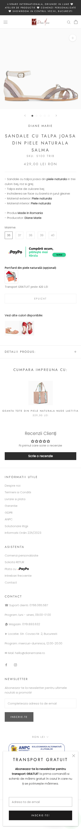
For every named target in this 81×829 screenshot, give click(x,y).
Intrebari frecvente (18, 576)
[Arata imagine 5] (49, 116)
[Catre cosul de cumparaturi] (75, 22)
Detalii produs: (20, 352)
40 (52, 235)
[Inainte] (56, 115)
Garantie (11, 506)
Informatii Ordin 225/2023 (23, 533)
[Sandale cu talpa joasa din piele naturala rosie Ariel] (26, 323)
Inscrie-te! (40, 815)
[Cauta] (69, 22)
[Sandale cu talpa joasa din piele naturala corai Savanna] (12, 323)
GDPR (9, 513)
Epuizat (40, 298)
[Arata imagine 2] (36, 116)
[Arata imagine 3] (40, 116)
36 (8, 235)
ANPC (9, 519)
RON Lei (38, 737)
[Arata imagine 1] (32, 116)
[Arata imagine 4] (45, 116)
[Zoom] (72, 37)
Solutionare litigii (16, 526)
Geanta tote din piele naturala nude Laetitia (40, 411)
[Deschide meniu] (5, 21)
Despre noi (12, 486)
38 (30, 235)
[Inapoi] (25, 115)
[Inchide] (73, 755)
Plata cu (10, 569)
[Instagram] (15, 664)
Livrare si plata (15, 499)
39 (41, 235)
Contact (11, 582)
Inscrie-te (19, 717)
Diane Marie (40, 126)
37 (19, 235)
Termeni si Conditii (18, 492)
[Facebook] (6, 664)
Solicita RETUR (14, 562)
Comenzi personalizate (21, 555)
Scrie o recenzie (40, 456)
